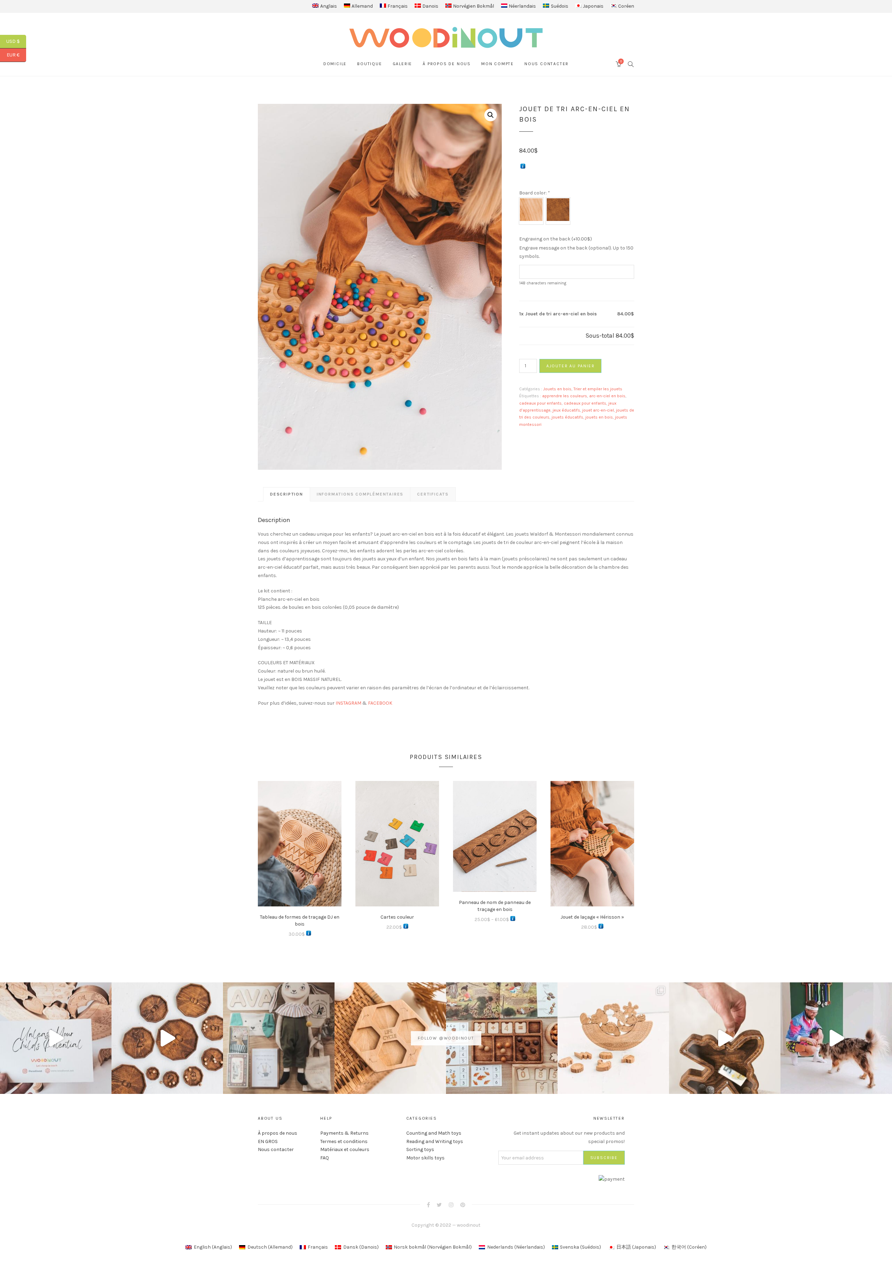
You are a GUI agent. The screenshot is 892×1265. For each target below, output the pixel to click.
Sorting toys (420, 1149)
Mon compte (497, 63)
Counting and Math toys (433, 1133)
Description (286, 494)
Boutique (369, 63)
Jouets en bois (557, 388)
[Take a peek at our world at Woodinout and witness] (724, 1038)
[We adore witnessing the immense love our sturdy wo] (278, 1038)
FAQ (324, 1158)
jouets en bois (599, 417)
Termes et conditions (344, 1141)
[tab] (286, 494)
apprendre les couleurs (564, 395)
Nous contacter (546, 63)
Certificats (433, 494)
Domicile (335, 63)
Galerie (403, 63)
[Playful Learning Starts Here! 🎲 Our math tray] (502, 1038)
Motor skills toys (425, 1158)
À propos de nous (447, 63)
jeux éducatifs (566, 410)
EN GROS (268, 1141)
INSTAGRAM (348, 703)
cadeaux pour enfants (540, 403)
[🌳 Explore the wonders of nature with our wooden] (613, 1038)
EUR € (16, 55)
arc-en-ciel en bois (607, 395)
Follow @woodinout (446, 1038)
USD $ (16, 41)
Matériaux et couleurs (344, 1149)
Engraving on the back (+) (555, 239)
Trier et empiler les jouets (598, 388)
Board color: (534, 193)
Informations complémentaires (360, 494)
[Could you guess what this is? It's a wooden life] (390, 1038)
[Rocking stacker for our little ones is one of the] (56, 1038)
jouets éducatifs (567, 417)
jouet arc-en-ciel (598, 410)
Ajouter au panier (570, 365)
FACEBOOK (380, 703)
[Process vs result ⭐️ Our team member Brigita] (167, 1038)
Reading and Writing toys (434, 1141)
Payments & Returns (344, 1133)
